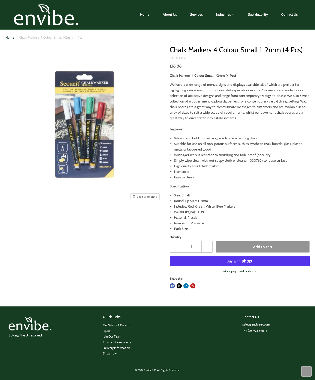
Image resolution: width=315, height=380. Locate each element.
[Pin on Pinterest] (192, 285)
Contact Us (289, 14)
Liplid (106, 331)
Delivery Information (116, 348)
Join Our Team (112, 336)
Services (196, 14)
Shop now (110, 353)
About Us (170, 14)
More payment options (239, 271)
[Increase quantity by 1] (207, 247)
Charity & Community (117, 342)
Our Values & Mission (116, 325)
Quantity (176, 237)
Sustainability (258, 14)
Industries (223, 14)
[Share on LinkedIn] (186, 285)
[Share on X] (179, 285)
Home (144, 14)
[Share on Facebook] (172, 285)
